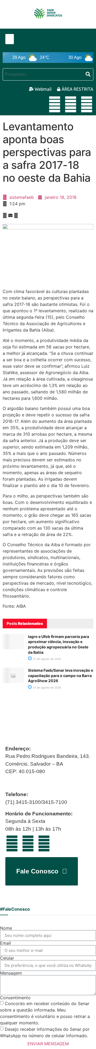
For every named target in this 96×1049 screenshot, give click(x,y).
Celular (7, 958)
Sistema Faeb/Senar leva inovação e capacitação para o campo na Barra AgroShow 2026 (60, 675)
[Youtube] (54, 104)
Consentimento (15, 997)
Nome (6, 928)
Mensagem (11, 973)
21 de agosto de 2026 (46, 658)
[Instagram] (86, 104)
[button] (9, 39)
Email (5, 943)
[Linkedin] (70, 104)
